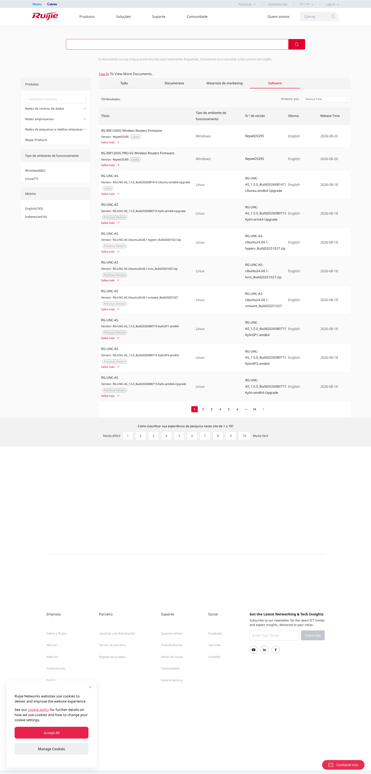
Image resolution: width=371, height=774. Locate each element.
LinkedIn (214, 657)
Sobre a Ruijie (56, 633)
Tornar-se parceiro (112, 645)
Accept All (51, 732)
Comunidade (197, 16)
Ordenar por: (290, 99)
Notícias (52, 657)
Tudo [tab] (124, 83)
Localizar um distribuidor (117, 633)
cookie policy (38, 709)
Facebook (215, 633)
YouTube (214, 645)
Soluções (123, 16)
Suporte (158, 16)
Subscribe (313, 635)
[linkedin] (264, 650)
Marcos (51, 645)
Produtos (87, 16)
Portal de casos (172, 657)
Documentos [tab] (174, 83)
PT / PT (305, 4)
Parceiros (245, 4)
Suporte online (171, 633)
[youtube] (253, 650)
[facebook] (276, 650)
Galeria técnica (171, 680)
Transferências (171, 645)
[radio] (126, 436)
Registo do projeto (112, 657)
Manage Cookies (51, 749)
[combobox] (56, 99)
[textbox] (55, 99)
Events (51, 680)
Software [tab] (275, 83)
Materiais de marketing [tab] (225, 83)
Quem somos (278, 16)
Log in (330, 4)
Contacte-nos (277, 4)
